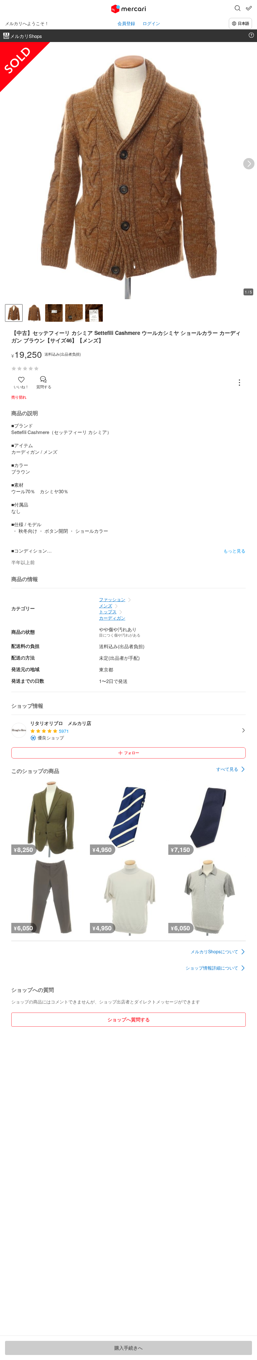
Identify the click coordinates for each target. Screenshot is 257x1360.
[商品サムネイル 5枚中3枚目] (54, 313)
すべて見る (227, 769)
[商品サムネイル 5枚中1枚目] (14, 313)
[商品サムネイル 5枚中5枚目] (94, 313)
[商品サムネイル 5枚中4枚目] (74, 313)
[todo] (249, 8)
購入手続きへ (128, 1347)
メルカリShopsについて (214, 951)
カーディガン (112, 618)
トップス (108, 611)
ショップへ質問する (129, 1019)
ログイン (151, 23)
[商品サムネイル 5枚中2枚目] (34, 313)
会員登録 (126, 23)
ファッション (112, 599)
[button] (237, 8)
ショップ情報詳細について (212, 968)
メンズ (105, 605)
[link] (231, 769)
